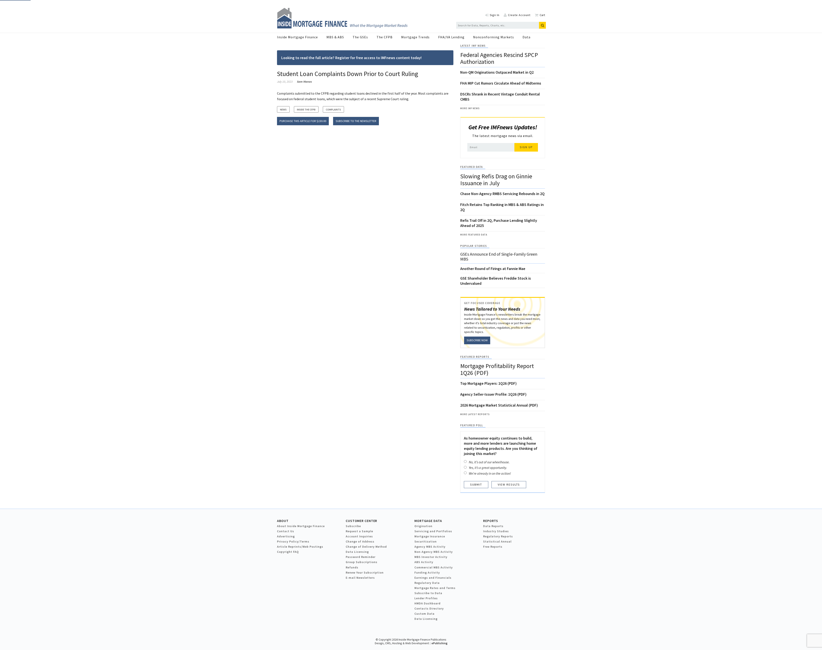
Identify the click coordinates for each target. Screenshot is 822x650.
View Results (509, 484)
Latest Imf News (472, 46)
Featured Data (471, 167)
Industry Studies (496, 531)
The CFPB (385, 37)
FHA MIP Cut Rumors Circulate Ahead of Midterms (500, 83)
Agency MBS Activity (429, 547)
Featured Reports (474, 357)
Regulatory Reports (498, 536)
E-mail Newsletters (360, 578)
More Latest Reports (475, 414)
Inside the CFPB (306, 109)
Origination (423, 526)
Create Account (519, 15)
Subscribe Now (477, 340)
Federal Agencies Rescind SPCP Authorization (499, 58)
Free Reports (492, 547)
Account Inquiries (359, 536)
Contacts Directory (429, 608)
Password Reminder (360, 557)
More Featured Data (473, 234)
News (283, 109)
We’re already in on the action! (490, 473)
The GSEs (360, 37)
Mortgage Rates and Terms (435, 588)
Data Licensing (357, 552)
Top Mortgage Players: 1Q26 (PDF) (488, 383)
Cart (542, 15)
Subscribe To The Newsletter (356, 121)
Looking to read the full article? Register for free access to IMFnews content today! (351, 57)
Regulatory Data (427, 583)
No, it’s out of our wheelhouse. (489, 462)
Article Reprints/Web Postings (300, 547)
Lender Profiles (426, 598)
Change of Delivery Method (366, 547)
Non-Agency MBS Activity (433, 552)
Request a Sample (359, 531)
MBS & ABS (335, 37)
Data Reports (493, 526)
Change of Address (360, 541)
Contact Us (285, 531)
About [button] (282, 521)
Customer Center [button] (361, 521)
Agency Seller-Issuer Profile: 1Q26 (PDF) (493, 394)
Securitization (425, 541)
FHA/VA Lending (451, 37)
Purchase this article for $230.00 (303, 121)
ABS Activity (423, 562)
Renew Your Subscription (365, 572)
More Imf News (470, 108)
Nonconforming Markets (493, 37)
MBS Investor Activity (430, 557)
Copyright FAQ (288, 552)
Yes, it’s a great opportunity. (488, 467)
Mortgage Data (428, 521)
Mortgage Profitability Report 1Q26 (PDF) (497, 369)
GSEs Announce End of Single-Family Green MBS (498, 256)
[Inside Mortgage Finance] (342, 27)
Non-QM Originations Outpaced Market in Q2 (497, 72)
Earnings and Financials (432, 578)
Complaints (333, 109)
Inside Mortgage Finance (297, 37)
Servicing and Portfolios (433, 531)
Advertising (286, 536)
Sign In (494, 15)
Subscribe (353, 526)
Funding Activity (427, 572)
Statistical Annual (497, 541)
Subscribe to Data (428, 593)
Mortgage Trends (415, 37)
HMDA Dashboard (427, 603)
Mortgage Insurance (429, 536)
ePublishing (439, 643)
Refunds (352, 567)
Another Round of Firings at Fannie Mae (492, 268)
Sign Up (526, 147)
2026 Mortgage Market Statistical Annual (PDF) (499, 405)
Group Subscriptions (361, 562)
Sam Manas (304, 81)
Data (526, 37)
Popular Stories (473, 246)
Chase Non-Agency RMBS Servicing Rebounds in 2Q (502, 193)
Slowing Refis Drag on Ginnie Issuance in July (496, 179)
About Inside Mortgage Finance (301, 526)
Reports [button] (490, 521)
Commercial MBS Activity (433, 567)
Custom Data (424, 614)
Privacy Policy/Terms (293, 541)
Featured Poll (471, 425)
